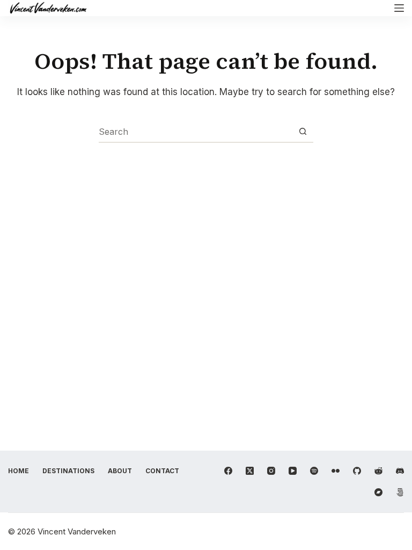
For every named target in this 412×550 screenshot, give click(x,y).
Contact (162, 471)
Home (18, 471)
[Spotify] (314, 471)
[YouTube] (293, 471)
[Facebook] (228, 471)
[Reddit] (378, 471)
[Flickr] (336, 471)
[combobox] (196, 131)
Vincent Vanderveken (77, 531)
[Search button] (303, 131)
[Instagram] (271, 471)
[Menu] (399, 8)
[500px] (400, 492)
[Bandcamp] (378, 492)
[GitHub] (357, 471)
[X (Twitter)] (250, 471)
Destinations (68, 471)
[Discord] (400, 471)
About (120, 471)
